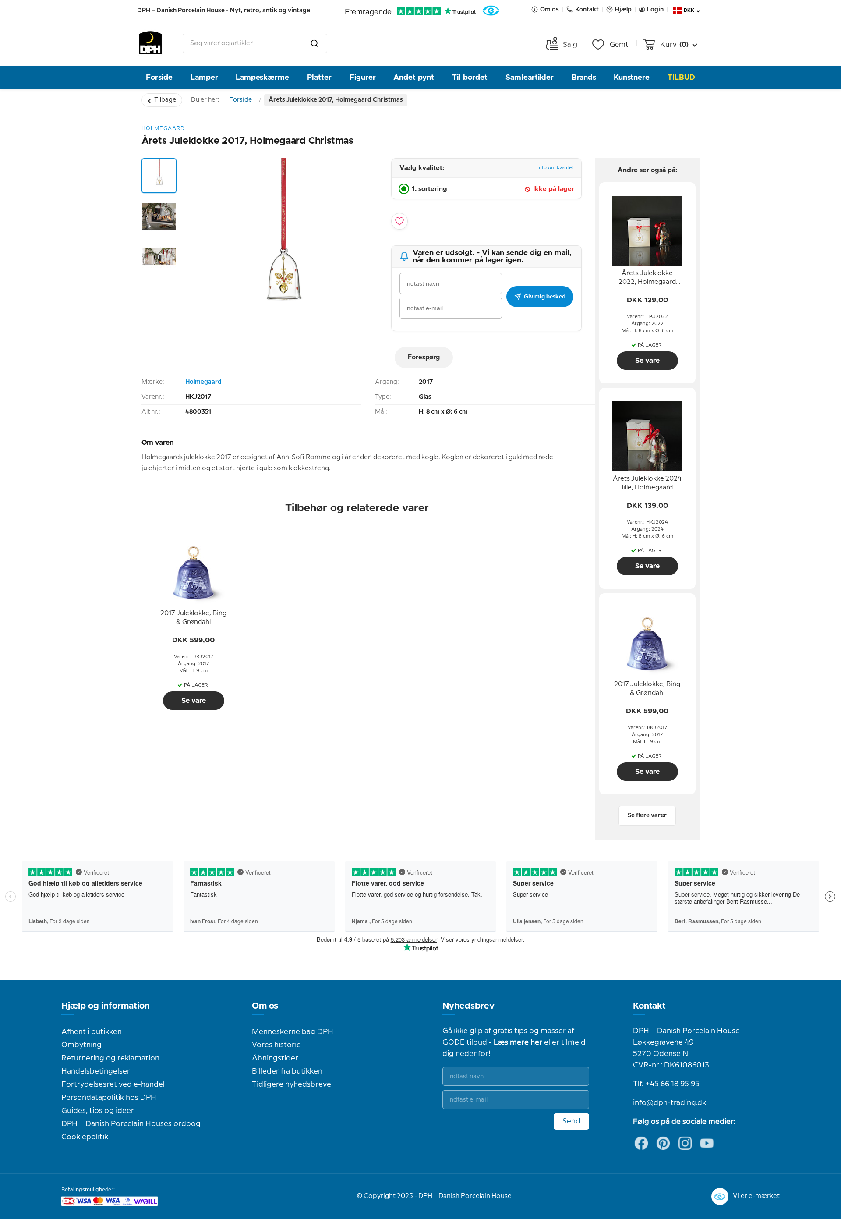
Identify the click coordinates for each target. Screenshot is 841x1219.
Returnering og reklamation (110, 1058)
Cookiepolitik (84, 1137)
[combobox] (255, 43)
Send (571, 1121)
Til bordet (470, 77)
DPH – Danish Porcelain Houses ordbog (131, 1123)
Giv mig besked (544, 296)
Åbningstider (275, 1058)
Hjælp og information (105, 1006)
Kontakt (649, 1006)
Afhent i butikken (91, 1031)
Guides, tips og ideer (97, 1110)
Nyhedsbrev (468, 1006)
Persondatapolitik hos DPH (108, 1097)
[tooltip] (194, 618)
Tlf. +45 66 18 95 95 (666, 1084)
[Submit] (314, 43)
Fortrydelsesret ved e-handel (113, 1084)
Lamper (204, 77)
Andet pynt (413, 77)
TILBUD (681, 77)
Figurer (363, 77)
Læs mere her (518, 1042)
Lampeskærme (262, 77)
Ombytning (81, 1045)
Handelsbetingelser (95, 1071)
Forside (159, 77)
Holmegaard (203, 382)
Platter (319, 77)
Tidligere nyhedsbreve (291, 1084)
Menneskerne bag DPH (292, 1031)
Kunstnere (632, 77)
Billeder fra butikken (287, 1071)
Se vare (193, 700)
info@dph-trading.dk (669, 1102)
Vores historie (276, 1045)
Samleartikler (529, 77)
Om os (265, 1006)
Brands (584, 77)
